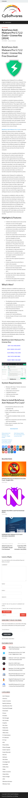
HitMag (16, 796)
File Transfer (6, 720)
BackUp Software (7, 703)
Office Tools (5, 732)
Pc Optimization (7, 735)
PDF (4, 742)
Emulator (5, 715)
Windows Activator (7, 781)
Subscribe (7, 634)
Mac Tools (5, 725)
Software (5, 757)
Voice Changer (6, 776)
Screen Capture (6, 749)
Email (4, 590)
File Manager (6, 718)
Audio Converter (7, 701)
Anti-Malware (5, 27)
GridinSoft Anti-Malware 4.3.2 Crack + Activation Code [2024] (12, 535)
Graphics (5, 723)
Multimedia (5, 730)
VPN (4, 779)
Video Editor (6, 774)
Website (4, 597)
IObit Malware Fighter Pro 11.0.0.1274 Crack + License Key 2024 (19, 435)
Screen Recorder (7, 752)
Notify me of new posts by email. (12, 608)
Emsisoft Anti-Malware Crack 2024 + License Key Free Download (7, 441)
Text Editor (5, 759)
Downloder (5, 710)
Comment (5, 564)
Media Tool (5, 727)
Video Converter (7, 771)
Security (5, 754)
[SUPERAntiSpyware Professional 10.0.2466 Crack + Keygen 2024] (14, 477)
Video (4, 769)
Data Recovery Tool (7, 705)
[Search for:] (14, 614)
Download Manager (7, 708)
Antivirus (5, 698)
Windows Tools (6, 784)
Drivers (4, 713)
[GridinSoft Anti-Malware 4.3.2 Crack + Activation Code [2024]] (14, 532)
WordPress (9, 796)
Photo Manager (6, 747)
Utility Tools (5, 766)
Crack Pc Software (14, 794)
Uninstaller (5, 764)
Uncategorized (6, 762)
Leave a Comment (12, 40)
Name (4, 583)
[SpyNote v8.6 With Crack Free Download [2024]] (14, 509)
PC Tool (4, 740)
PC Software (6, 737)
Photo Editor (6, 744)
